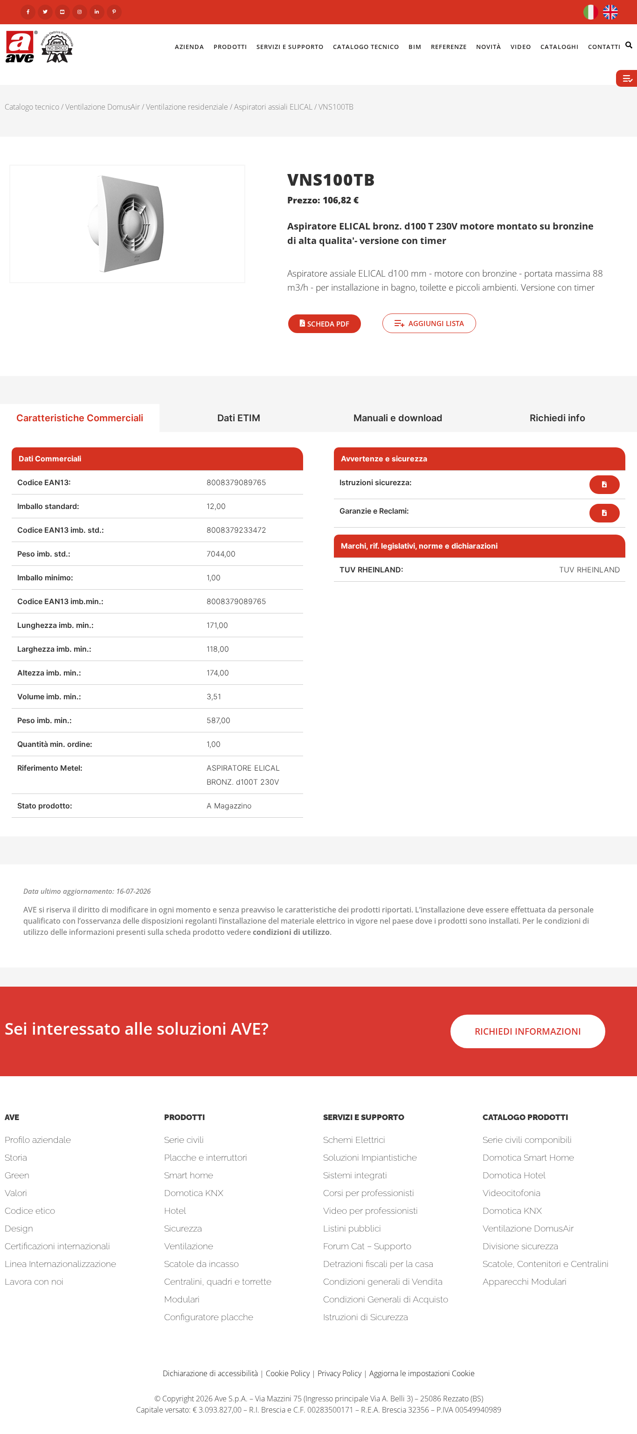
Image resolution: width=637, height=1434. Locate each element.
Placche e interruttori (205, 1157)
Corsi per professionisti (368, 1193)
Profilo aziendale (38, 1140)
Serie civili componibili (527, 1140)
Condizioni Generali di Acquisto (385, 1299)
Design (19, 1228)
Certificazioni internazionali (57, 1246)
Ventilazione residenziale (187, 107)
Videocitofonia (511, 1193)
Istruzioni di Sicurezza (365, 1317)
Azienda (189, 46)
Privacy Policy (339, 1373)
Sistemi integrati (355, 1175)
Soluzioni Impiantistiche (370, 1157)
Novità (488, 46)
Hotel (175, 1210)
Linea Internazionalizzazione (60, 1264)
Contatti (604, 46)
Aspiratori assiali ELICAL (273, 107)
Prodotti (230, 46)
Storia (16, 1157)
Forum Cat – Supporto (367, 1246)
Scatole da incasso (201, 1264)
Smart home (188, 1175)
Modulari (182, 1299)
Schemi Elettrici (354, 1140)
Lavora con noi (34, 1281)
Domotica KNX (193, 1193)
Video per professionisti (370, 1210)
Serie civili (184, 1140)
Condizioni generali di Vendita (383, 1281)
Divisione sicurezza (520, 1246)
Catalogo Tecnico (366, 46)
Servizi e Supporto (290, 46)
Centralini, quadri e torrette (217, 1281)
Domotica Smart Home (528, 1157)
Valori (16, 1193)
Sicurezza (183, 1228)
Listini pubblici (352, 1228)
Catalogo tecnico (32, 107)
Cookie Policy (288, 1373)
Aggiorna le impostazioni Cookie (422, 1373)
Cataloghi (559, 46)
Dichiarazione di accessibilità (210, 1373)
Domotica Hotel (514, 1175)
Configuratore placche (208, 1317)
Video (521, 46)
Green (17, 1175)
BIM (415, 46)
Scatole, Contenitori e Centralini (546, 1264)
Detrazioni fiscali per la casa (378, 1264)
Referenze (449, 46)
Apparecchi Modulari (525, 1281)
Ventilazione (188, 1246)
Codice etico (30, 1210)
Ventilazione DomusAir (102, 107)
